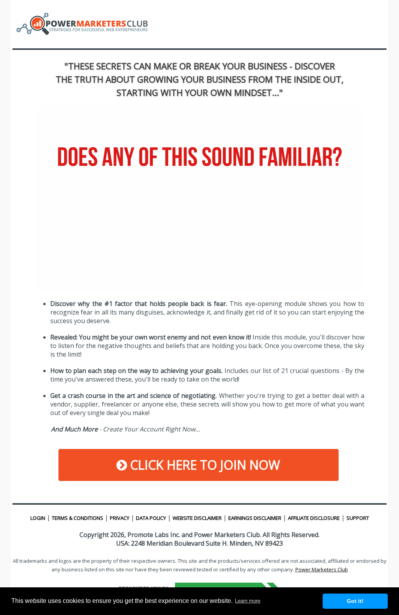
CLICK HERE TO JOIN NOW (203, 464)
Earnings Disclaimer (254, 517)
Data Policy (151, 517)
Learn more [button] (247, 601)
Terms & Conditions (77, 517)
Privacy (119, 517)
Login (37, 517)
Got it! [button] (355, 601)
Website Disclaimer (197, 517)
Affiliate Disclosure (314, 517)
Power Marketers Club (321, 569)
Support (357, 517)
